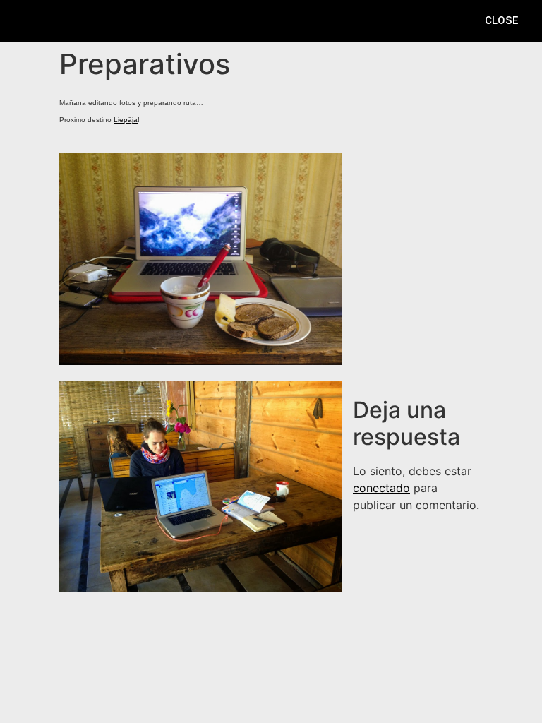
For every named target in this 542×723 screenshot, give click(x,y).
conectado (381, 488)
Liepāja (126, 120)
